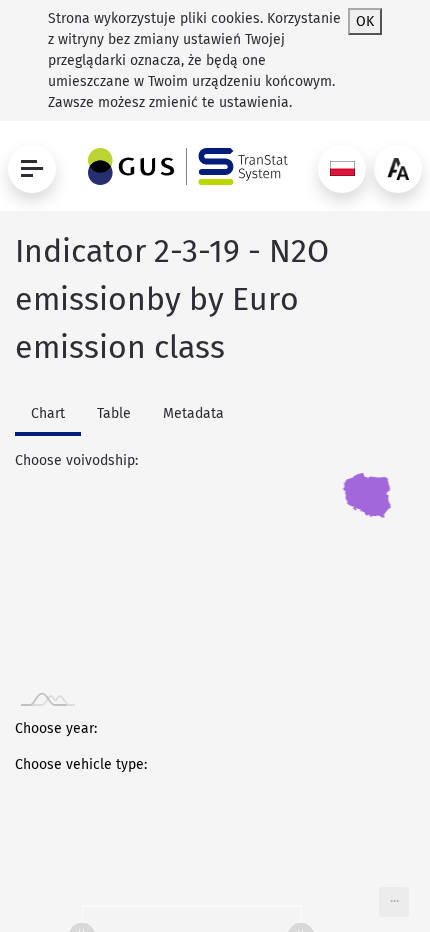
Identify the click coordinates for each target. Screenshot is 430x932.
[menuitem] (394, 902)
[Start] (183, 166)
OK (365, 21)
